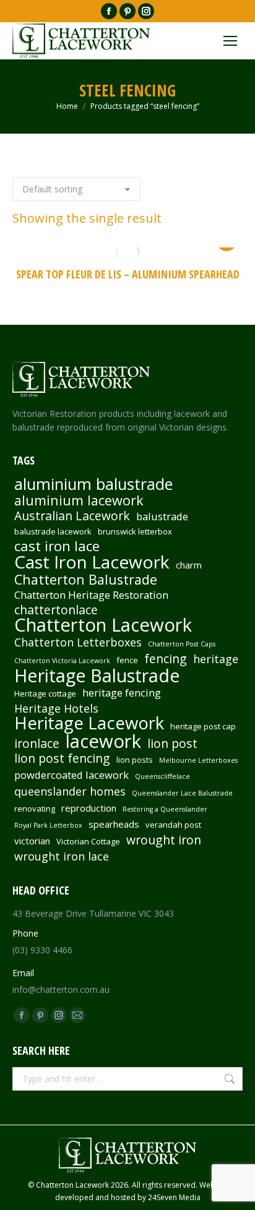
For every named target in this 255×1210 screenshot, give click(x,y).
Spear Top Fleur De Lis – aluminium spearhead (128, 274)
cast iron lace (57, 546)
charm (189, 565)
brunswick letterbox (135, 531)
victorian (32, 841)
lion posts (134, 759)
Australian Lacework (72, 516)
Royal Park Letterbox (48, 825)
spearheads (114, 824)
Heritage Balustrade (97, 675)
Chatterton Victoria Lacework (62, 660)
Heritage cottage (45, 693)
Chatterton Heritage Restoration (91, 595)
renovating (34, 808)
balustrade (162, 516)
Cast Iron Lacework (92, 562)
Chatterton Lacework (103, 625)
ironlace (36, 743)
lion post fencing (62, 758)
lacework (103, 741)
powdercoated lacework (71, 775)
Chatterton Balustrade (85, 579)
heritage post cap (203, 726)
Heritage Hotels (56, 708)
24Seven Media (174, 1197)
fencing (165, 659)
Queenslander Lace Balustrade (182, 793)
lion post (172, 743)
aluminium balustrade (93, 484)
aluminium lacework (79, 500)
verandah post (173, 824)
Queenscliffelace (162, 776)
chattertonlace (56, 610)
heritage (215, 659)
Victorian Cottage (88, 841)
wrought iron (163, 840)
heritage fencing (121, 693)
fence (127, 660)
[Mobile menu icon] (230, 40)
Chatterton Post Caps (181, 644)
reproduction (88, 808)
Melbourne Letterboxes (198, 760)
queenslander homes (70, 791)
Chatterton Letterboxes (78, 642)
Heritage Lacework (89, 723)
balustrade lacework (53, 531)
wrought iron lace (61, 856)
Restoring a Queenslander (165, 809)
